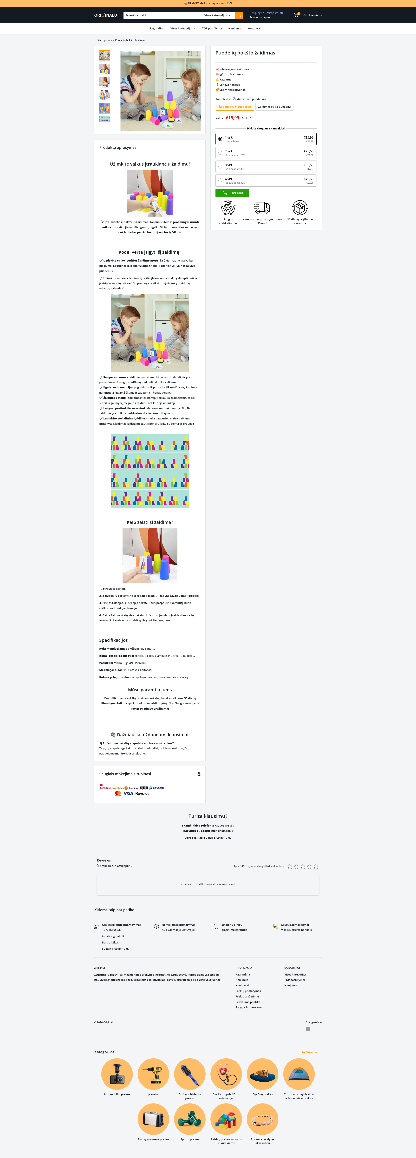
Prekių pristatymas (248, 991)
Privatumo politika (248, 1002)
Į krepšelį (236, 193)
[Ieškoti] (239, 15)
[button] (266, 139)
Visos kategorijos (181, 28)
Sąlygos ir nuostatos (249, 1007)
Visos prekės (105, 40)
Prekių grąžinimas (247, 996)
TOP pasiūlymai (212, 28)
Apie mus (242, 980)
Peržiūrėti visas (312, 1052)
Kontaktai (254, 28)
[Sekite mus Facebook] (308, 1028)
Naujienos (235, 28)
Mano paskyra (260, 17)
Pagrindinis (157, 28)
